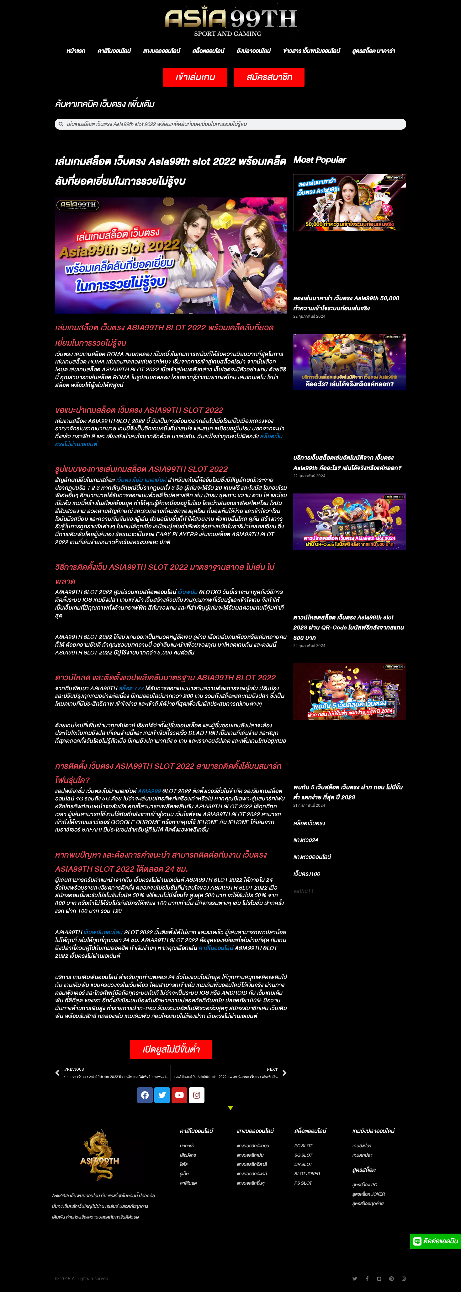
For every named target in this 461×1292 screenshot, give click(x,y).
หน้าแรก (75, 51)
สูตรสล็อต (363, 1170)
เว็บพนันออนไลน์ (103, 932)
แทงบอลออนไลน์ (161, 51)
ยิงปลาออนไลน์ (253, 51)
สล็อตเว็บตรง (309, 823)
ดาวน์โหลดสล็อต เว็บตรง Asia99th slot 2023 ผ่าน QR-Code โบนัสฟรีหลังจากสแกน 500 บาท (348, 628)
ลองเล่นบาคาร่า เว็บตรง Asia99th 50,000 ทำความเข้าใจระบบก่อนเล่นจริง (346, 303)
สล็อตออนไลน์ (208, 51)
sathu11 (303, 891)
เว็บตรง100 (306, 874)
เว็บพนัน (188, 592)
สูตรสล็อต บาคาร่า (373, 51)
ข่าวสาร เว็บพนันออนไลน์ (311, 51)
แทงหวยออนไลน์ (312, 857)
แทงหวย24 (305, 840)
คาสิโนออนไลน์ (114, 51)
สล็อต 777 (131, 688)
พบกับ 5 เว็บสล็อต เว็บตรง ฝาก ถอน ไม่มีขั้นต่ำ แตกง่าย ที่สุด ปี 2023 (348, 793)
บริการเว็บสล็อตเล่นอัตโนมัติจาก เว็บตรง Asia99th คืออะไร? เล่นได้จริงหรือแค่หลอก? (347, 463)
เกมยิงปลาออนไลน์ (373, 1131)
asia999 (149, 791)
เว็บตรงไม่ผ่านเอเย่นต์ (141, 480)
